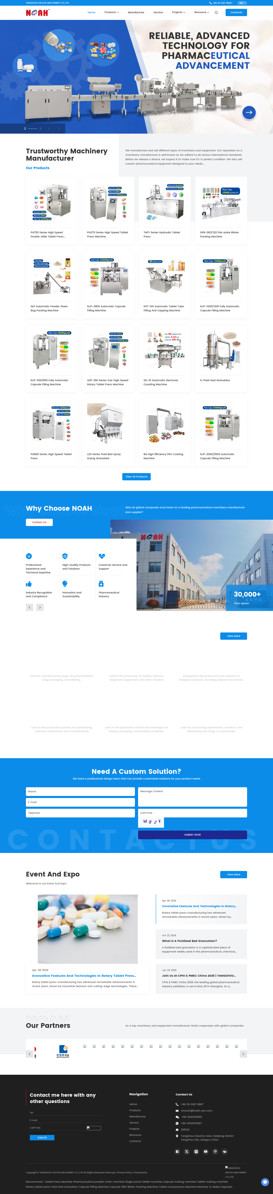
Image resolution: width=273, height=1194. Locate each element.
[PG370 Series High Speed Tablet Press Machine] (108, 202)
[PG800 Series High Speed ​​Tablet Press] (52, 424)
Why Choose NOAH (59, 508)
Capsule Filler (118, 1187)
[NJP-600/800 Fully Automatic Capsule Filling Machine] (52, 350)
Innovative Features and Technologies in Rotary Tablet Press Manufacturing (83, 976)
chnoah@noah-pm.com (196, 1111)
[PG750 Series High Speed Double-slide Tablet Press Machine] (52, 202)
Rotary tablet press (38, 1187)
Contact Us (39, 522)
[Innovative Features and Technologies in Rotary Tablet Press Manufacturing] (87, 929)
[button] (29, 607)
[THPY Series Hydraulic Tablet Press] (165, 202)
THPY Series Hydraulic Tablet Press (162, 234)
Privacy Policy (124, 1172)
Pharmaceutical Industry (61, 670)
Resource (200, 12)
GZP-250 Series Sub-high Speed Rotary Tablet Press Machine (107, 382)
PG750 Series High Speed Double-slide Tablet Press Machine (47, 234)
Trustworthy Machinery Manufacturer (67, 155)
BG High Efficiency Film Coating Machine (163, 456)
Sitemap (110, 1172)
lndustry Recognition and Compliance (39, 594)
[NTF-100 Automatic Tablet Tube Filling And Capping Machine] (165, 276)
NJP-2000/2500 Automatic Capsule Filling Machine (217, 456)
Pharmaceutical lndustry (109, 594)
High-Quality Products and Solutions (76, 567)
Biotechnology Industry (211, 670)
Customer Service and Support (113, 567)
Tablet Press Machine (58, 1182)
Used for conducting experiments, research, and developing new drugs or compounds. (211, 729)
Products (111, 12)
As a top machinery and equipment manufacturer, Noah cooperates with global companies (184, 1026)
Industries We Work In (64, 636)
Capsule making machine (179, 1182)
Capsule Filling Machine (94, 1187)
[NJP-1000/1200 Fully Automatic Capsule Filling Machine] (221, 276)
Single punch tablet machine (143, 1182)
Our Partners (48, 1026)
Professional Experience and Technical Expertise (38, 568)
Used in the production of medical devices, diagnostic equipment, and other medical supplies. (136, 678)
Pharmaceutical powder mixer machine (98, 1182)
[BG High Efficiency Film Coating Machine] (165, 424)
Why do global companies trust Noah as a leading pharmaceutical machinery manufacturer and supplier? (185, 509)
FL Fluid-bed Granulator (215, 380)
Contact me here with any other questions (63, 1098)
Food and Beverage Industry (136, 722)
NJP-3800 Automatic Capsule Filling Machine (106, 308)
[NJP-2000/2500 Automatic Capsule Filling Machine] (221, 424)
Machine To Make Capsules (214, 1187)
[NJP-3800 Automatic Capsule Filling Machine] (108, 276)
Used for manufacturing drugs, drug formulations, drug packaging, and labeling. (61, 678)
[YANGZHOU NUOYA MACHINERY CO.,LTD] (38, 12)
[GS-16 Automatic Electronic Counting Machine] (165, 350)
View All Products (137, 477)
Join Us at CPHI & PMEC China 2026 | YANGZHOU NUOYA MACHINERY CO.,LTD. (198, 975)
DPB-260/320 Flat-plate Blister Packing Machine (219, 234)
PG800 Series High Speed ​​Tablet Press (51, 456)
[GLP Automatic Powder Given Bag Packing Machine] (52, 276)
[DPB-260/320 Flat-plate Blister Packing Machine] (221, 202)
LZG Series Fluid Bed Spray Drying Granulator (104, 456)
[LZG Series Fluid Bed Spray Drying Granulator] (108, 424)
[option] (136, 77)
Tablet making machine (212, 1182)
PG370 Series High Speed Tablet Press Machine (107, 234)
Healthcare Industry (136, 670)
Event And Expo (53, 874)
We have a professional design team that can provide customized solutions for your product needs (136, 779)
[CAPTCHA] (151, 822)
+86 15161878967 (191, 1123)
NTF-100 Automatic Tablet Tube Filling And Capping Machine (164, 308)
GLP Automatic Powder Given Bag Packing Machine (49, 308)
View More (233, 636)
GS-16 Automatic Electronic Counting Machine (161, 382)
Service (158, 12)
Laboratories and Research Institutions (211, 722)
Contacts (236, 12)
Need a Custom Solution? (136, 772)
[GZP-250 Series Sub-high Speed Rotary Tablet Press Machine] (108, 350)
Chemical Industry (61, 722)
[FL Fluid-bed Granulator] (221, 350)
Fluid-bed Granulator (64, 1187)
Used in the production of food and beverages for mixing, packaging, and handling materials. (136, 729)
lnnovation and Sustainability (72, 594)
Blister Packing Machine (142, 1187)
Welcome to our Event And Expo (46, 884)
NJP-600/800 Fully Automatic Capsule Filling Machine (49, 382)
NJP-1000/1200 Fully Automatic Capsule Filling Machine (220, 308)
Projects (177, 12)
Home (91, 12)
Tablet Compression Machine (177, 1187)
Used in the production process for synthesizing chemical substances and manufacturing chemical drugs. (61, 729)
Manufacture (136, 12)
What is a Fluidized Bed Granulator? (189, 941)
